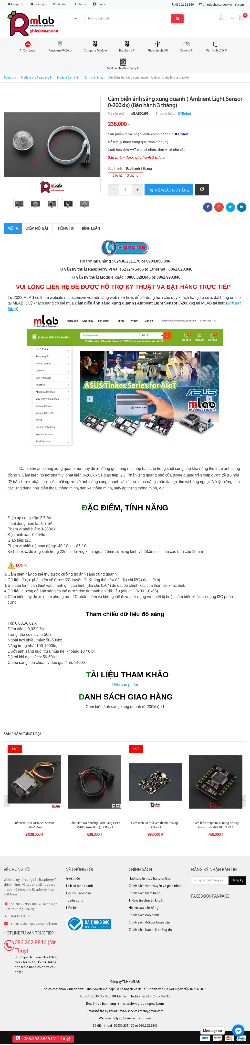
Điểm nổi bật (37, 229)
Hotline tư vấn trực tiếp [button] (29, 933)
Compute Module (95, 50)
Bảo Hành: (116, 169)
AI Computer (28, 50)
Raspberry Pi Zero (60, 50)
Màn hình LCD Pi (216, 50)
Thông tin (65, 229)
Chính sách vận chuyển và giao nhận (155, 886)
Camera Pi (186, 50)
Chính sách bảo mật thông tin (150, 930)
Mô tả (13, 229)
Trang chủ (16, 4)
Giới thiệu (39, 4)
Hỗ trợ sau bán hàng (143, 908)
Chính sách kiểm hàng (145, 893)
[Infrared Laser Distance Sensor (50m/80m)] (34, 782)
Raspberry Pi (127, 50)
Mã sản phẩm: (118, 114)
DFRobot (184, 114)
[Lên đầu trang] (239, 1030)
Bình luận (91, 229)
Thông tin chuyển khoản (146, 901)
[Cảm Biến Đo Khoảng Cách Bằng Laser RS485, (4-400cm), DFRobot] (94, 782)
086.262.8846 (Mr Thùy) (35, 947)
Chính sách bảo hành (144, 915)
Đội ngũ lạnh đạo (78, 893)
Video (82, 4)
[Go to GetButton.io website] (238, 1040)
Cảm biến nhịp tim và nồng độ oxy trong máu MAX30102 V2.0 (216, 825)
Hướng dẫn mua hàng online (149, 879)
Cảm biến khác (93, 77)
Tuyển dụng (74, 901)
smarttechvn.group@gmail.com (223, 4)
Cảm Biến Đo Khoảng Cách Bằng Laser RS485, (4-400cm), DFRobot (95, 825)
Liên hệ (101, 4)
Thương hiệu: (166, 114)
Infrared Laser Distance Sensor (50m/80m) (34, 825)
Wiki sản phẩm (125, 685)
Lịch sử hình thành (79, 886)
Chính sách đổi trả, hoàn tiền (149, 922)
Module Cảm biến (68, 77)
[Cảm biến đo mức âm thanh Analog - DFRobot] (155, 782)
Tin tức (61, 4)
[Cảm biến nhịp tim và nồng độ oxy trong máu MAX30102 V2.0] (215, 782)
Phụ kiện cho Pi (157, 50)
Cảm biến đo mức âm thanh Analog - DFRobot (155, 825)
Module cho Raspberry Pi (123, 68)
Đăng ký (237, 880)
